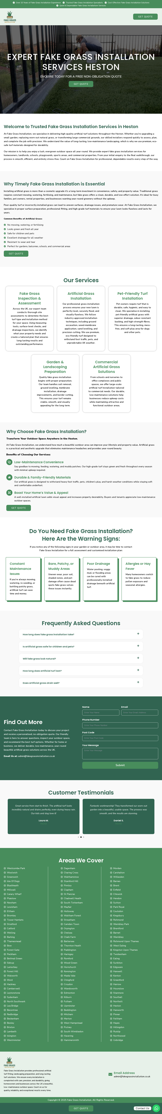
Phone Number (90, 719)
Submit (120, 765)
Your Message (90, 745)
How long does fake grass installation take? (48, 634)
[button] (78, 837)
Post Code (88, 732)
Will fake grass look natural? (39, 658)
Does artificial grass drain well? (41, 683)
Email (124, 707)
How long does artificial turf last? (42, 670)
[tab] (81, 634)
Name (85, 707)
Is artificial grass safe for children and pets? (48, 646)
